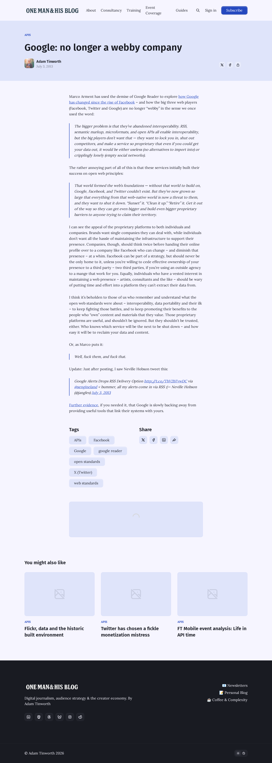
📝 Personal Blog (233, 692)
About (91, 10)
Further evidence (83, 405)
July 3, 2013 (101, 392)
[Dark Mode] (241, 753)
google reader (110, 451)
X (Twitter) (83, 472)
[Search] (198, 10)
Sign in (210, 10)
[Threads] (49, 717)
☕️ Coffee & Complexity (227, 699)
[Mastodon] (39, 717)
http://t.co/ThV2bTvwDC (165, 381)
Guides (182, 10)
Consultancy (111, 10)
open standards (87, 461)
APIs (27, 35)
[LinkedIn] (164, 440)
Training (134, 10)
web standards (86, 483)
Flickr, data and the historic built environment (54, 632)
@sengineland (85, 387)
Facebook (102, 440)
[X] (222, 65)
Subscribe (234, 10)
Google (80, 451)
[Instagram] (70, 717)
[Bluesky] (60, 717)
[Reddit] (80, 717)
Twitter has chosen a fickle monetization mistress (130, 632)
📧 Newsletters (235, 685)
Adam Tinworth (48, 61)
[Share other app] (238, 65)
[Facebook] (230, 65)
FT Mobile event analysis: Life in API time (212, 632)
